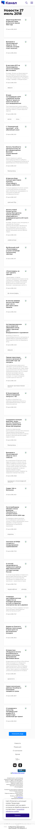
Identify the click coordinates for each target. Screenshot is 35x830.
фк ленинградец (13, 293)
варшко (10, 350)
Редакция (17, 747)
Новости (17, 743)
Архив (17, 754)
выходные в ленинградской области (17, 481)
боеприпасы (12, 171)
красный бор (12, 202)
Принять (17, 815)
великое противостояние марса (16, 386)
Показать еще (17, 734)
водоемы (11, 534)
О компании (17, 751)
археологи (11, 679)
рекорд (23, 589)
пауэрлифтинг (12, 589)
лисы (17, 119)
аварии (10, 88)
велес (10, 119)
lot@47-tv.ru (20, 797)
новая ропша (12, 240)
